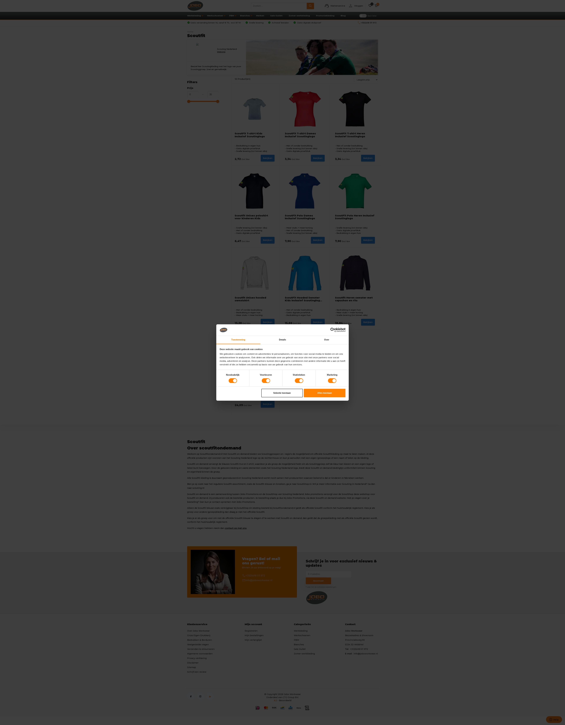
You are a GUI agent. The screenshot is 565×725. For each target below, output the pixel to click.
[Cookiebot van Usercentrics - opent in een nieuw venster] (332, 330)
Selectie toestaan (282, 393)
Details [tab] (282, 339)
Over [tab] (326, 339)
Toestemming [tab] (238, 339)
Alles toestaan (324, 393)
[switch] (266, 380)
